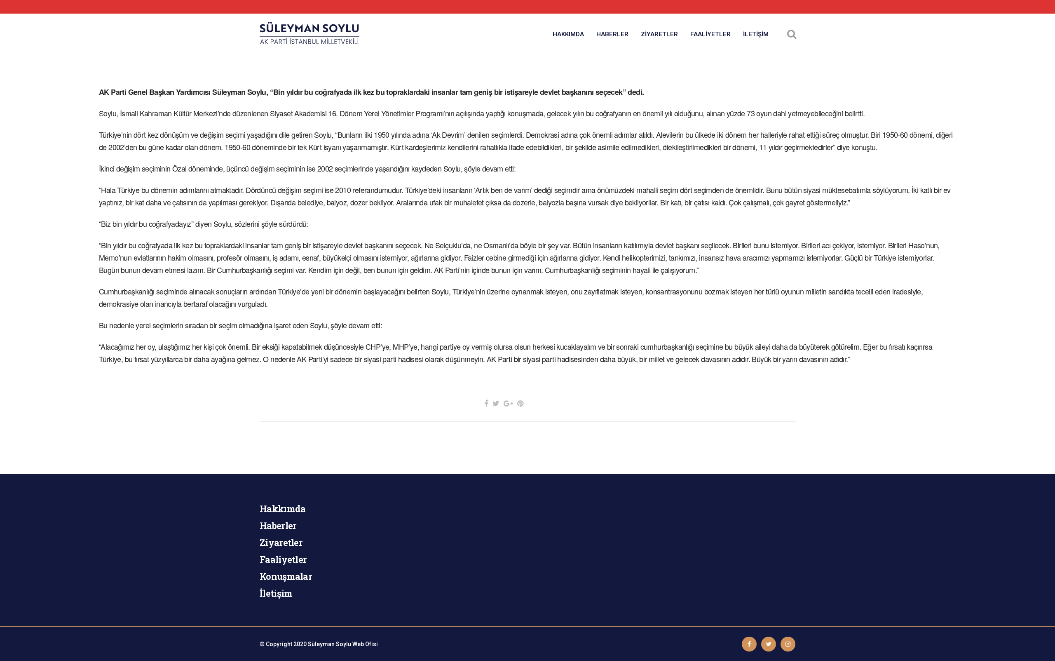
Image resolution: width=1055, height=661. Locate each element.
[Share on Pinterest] (520, 403)
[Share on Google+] (508, 403)
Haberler (278, 526)
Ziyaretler (281, 542)
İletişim (276, 593)
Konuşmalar (286, 576)
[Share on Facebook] (486, 403)
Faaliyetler (283, 559)
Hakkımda (282, 509)
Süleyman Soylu (329, 644)
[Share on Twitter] (495, 403)
